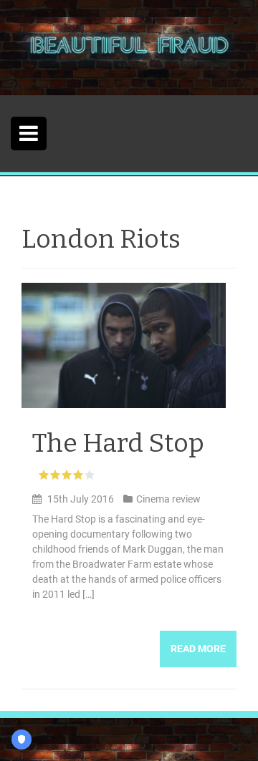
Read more (198, 648)
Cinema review (168, 499)
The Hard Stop (118, 443)
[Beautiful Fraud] (129, 46)
